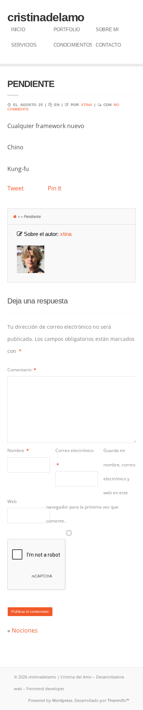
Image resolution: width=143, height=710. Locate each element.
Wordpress (62, 700)
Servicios (24, 45)
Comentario (21, 370)
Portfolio (67, 29)
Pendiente (30, 84)
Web (11, 501)
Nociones (25, 630)
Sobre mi (107, 29)
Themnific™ (118, 700)
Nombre (18, 450)
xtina (86, 105)
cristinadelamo (45, 17)
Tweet (15, 188)
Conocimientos (73, 45)
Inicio (18, 29)
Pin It (55, 188)
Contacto (108, 45)
